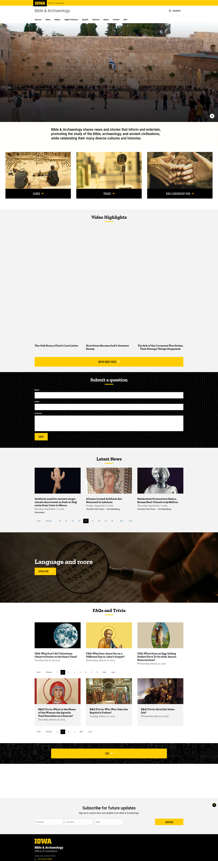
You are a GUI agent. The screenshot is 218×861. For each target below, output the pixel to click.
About (106, 20)
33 (67, 521)
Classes (38, 20)
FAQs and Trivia (109, 610)
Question (38, 413)
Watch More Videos (107, 361)
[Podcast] (109, 170)
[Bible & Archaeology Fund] (180, 170)
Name (37, 390)
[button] (174, 11)
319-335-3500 (44, 859)
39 (106, 521)
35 (80, 521)
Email (37, 402)
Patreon (95, 20)
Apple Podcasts (71, 20)
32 (60, 521)
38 (100, 521)
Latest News (109, 459)
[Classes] (38, 170)
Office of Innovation (56, 3)
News (48, 20)
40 (113, 521)
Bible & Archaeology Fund (178, 193)
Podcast (107, 193)
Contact (116, 20)
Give (125, 20)
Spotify (85, 20)
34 (73, 521)
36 (87, 521)
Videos (57, 20)
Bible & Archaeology (52, 11)
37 (93, 521)
